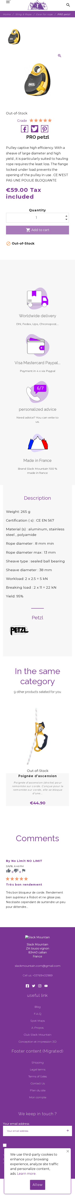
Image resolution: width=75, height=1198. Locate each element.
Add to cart (37, 230)
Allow (38, 1185)
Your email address (16, 1124)
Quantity (37, 210)
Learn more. (26, 1174)
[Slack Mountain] (37, 5)
